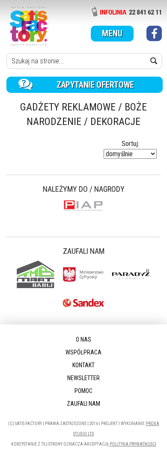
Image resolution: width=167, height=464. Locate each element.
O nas (83, 339)
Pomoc (83, 390)
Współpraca (83, 352)
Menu (112, 33)
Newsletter (83, 378)
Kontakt (83, 365)
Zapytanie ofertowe (95, 85)
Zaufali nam (83, 403)
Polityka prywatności (133, 444)
